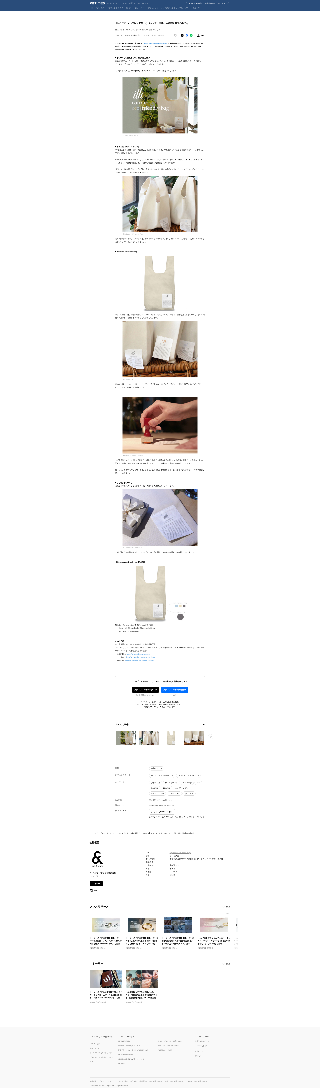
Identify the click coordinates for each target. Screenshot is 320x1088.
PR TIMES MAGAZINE (125, 1055)
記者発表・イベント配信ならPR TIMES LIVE (133, 1050)
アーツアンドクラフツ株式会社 (126, 833)
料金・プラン (94, 1048)
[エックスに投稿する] (182, 35)
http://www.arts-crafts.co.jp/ (180, 853)
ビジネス (179, 8)
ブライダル (155, 783)
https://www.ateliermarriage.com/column (140, 657)
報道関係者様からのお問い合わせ (151, 1081)
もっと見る (226, 907)
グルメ (187, 8)
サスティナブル (171, 783)
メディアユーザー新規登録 (174, 690)
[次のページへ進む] (210, 736)
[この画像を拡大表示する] (126, 738)
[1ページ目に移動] (203, 724)
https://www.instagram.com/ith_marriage (139, 660)
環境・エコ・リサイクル (188, 775)
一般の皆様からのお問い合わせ (196, 1081)
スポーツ (196, 8)
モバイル (111, 8)
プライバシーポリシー (106, 1081)
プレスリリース (105, 833)
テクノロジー (100, 8)
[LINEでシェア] (191, 35)
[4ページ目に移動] (228, 913)
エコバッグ (187, 783)
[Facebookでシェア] (187, 35)
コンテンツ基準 (122, 1081)
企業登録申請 (210, 3)
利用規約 (133, 1081)
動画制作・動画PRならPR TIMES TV (130, 1046)
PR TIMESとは (95, 1044)
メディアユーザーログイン (145, 690)
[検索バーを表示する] (228, 3)
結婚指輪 (154, 788)
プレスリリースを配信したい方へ (101, 1057)
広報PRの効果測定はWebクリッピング (131, 1059)
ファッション (153, 8)
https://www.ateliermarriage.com (156, 43)
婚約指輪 (166, 788)
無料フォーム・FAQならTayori (168, 1046)
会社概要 (93, 1081)
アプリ (120, 8)
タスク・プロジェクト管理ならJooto (170, 1041)
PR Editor (121, 1064)
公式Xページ (199, 1051)
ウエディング (174, 793)
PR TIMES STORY (124, 1041)
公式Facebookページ (202, 1041)
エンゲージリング (182, 788)
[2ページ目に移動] (204, 724)
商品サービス (156, 768)
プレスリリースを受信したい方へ (101, 1053)
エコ (198, 783)
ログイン (221, 3)
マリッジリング (157, 793)
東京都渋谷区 (154, 800)
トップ (93, 833)
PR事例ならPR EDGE (165, 1050)
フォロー (96, 884)
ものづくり (189, 793)
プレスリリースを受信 (193, 3)
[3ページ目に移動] (227, 913)
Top (91, 8)
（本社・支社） (167, 800)
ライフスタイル (167, 8)
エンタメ (129, 8)
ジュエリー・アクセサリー (162, 775)
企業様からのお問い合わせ (174, 1081)
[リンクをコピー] (203, 35)
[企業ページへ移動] (97, 859)
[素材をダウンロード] (198, 35)
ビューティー (140, 8)
